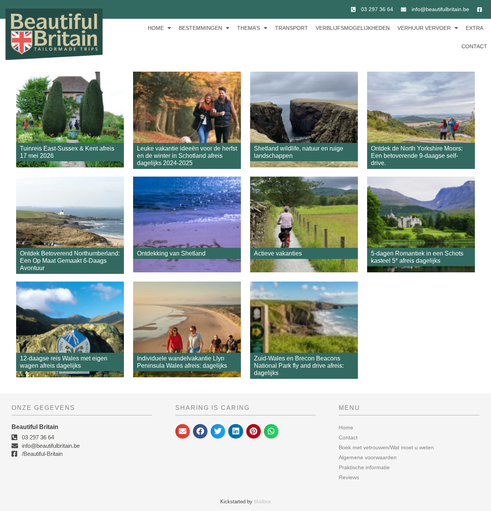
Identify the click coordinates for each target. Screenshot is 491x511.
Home (156, 28)
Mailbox (262, 501)
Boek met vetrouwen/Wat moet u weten (386, 447)
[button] (182, 431)
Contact (474, 46)
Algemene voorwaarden (368, 457)
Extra (474, 28)
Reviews (349, 477)
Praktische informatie (364, 467)
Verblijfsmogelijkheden (353, 28)
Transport (291, 28)
